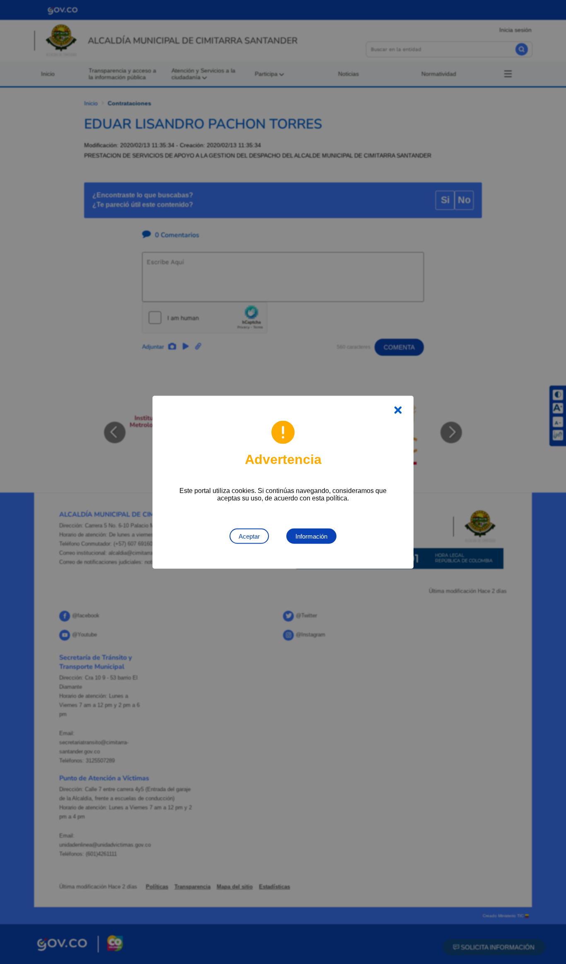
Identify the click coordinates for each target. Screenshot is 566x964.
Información (311, 535)
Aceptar (249, 535)
